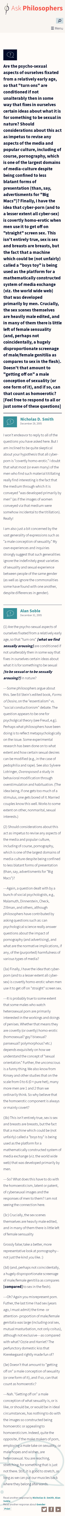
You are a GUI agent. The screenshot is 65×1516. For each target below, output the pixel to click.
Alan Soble (30, 610)
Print (7, 1508)
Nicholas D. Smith (37, 419)
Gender (40, 1504)
